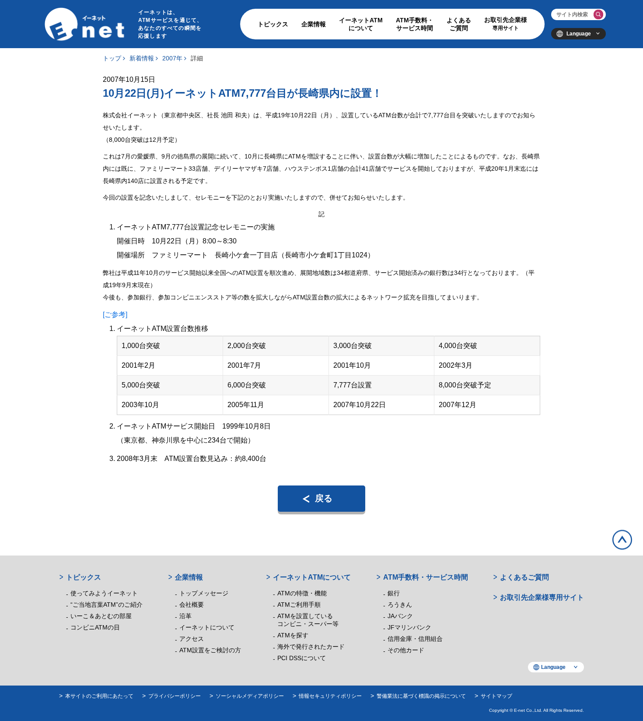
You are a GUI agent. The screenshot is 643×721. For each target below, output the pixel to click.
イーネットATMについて (361, 24)
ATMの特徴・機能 (302, 593)
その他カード (406, 650)
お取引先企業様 (505, 23)
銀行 (394, 593)
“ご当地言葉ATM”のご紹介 (106, 604)
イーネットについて (206, 627)
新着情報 (141, 58)
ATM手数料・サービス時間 (414, 24)
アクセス (191, 638)
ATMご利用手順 (299, 604)
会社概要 (191, 604)
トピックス (273, 24)
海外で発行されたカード (311, 646)
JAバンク (400, 615)
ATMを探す (292, 635)
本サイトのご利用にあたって (99, 696)
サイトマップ (496, 696)
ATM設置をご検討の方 (210, 650)
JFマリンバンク (409, 627)
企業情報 (313, 24)
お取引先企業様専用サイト (542, 597)
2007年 (172, 58)
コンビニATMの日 (95, 627)
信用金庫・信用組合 (415, 638)
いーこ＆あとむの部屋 (101, 615)
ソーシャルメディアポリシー (250, 696)
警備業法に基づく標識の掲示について (421, 696)
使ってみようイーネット (104, 593)
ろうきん (400, 604)
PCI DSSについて (301, 657)
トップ (112, 58)
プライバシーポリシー (174, 696)
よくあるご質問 (459, 24)
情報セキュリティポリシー (330, 696)
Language (578, 34)
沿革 (185, 615)
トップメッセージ (203, 593)
